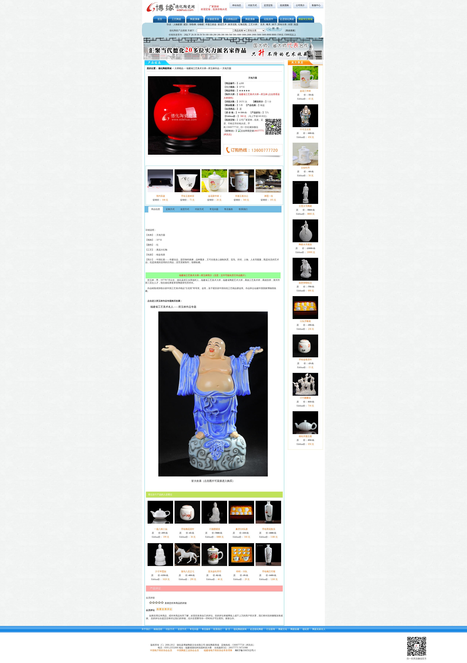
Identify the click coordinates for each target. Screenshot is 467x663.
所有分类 (282, 24)
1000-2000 (246, 34)
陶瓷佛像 (195, 19)
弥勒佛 (192, 24)
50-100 (205, 34)
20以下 (187, 34)
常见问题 (194, 629)
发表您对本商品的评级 (176, 603)
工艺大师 (252, 24)
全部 (290, 24)
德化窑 (305, 629)
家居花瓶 (232, 24)
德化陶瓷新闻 (240, 629)
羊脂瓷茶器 (213, 19)
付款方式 (252, 5)
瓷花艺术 (222, 24)
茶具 (262, 24)
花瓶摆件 (268, 19)
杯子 (274, 24)
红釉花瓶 (242, 24)
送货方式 (182, 629)
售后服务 (206, 629)
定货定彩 (268, 5)
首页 (159, 19)
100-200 (213, 34)
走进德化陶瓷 (287, 19)
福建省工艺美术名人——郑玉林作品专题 (173, 306)
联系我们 (217, 629)
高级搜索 (290, 30)
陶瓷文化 (282, 629)
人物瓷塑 (177, 24)
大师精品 (179, 68)
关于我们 (146, 629)
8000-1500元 (277, 34)
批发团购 (284, 5)
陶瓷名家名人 (318, 629)
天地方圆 (226, 68)
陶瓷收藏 (294, 629)
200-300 (220, 34)
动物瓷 (200, 24)
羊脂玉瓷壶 (210, 24)
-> (161, 68)
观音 (186, 24)
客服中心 (316, 5)
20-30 (193, 34)
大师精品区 (232, 19)
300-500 (228, 34)
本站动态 (236, 5)
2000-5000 (256, 34)
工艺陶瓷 (176, 19)
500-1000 (237, 34)
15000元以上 (290, 34)
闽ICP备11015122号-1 (245, 650)
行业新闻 (270, 629)
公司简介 (300, 5)
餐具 (268, 24)
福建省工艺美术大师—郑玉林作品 (202, 68)
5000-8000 (266, 34)
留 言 (227, 629)
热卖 (296, 24)
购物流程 (158, 629)
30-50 (199, 34)
